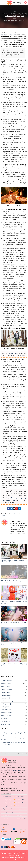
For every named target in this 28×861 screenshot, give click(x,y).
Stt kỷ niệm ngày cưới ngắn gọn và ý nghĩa (13, 52)
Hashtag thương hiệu (7, 707)
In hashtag (12, 770)
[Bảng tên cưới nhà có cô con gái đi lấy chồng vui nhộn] (14, 655)
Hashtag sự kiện (20, 799)
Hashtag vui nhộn (6, 715)
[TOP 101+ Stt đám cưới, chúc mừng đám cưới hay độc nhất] (14, 572)
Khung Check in (20, 796)
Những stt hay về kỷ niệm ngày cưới (11, 54)
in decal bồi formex (7, 818)
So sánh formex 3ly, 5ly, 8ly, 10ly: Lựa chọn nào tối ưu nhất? (13, 743)
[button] (2, 2)
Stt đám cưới (13, 353)
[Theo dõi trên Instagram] (5, 847)
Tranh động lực (5, 724)
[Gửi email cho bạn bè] (14, 508)
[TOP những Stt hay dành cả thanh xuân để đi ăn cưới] (14, 613)
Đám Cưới (3, 515)
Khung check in (5, 721)
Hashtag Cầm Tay (20, 20)
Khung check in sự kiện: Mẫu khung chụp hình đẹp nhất (14, 739)
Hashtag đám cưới (6, 695)
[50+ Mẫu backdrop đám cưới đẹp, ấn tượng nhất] (14, 634)
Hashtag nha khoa (21, 809)
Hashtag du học (20, 802)
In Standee (4, 718)
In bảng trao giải (20, 815)
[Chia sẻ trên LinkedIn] (19, 508)
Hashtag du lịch (5, 692)
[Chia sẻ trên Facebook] (8, 508)
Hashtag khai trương (7, 701)
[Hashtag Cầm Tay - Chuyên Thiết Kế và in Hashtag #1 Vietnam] (14, 2)
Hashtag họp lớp (6, 698)
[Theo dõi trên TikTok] (7, 847)
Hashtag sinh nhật (6, 704)
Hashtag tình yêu (6, 709)
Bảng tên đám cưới (6, 680)
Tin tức (14, 11)
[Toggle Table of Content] (22, 50)
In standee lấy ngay (21, 818)
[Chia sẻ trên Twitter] (11, 508)
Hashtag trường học (6, 712)
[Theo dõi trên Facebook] (2, 847)
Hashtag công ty (6, 686)
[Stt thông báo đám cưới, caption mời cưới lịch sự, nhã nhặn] (14, 551)
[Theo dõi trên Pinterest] (9, 847)
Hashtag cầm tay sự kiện (8, 683)
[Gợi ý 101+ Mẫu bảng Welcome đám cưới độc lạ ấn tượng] (14, 593)
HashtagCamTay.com (20, 857)
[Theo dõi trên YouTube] (14, 847)
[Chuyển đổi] (26, 684)
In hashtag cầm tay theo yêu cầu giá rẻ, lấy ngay (13, 734)
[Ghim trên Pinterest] (16, 508)
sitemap (14, 859)
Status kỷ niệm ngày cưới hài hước (11, 56)
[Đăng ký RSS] (12, 847)
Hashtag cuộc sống (6, 689)
